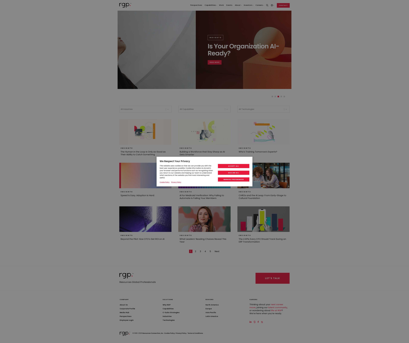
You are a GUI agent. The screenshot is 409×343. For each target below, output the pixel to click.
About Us (124, 305)
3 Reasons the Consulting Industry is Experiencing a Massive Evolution (282, 50)
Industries (167, 316)
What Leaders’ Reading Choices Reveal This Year (203, 240)
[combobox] (145, 109)
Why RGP (167, 305)
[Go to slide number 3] (278, 96)
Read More (235, 62)
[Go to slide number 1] (272, 96)
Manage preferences (234, 179)
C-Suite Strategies (171, 312)
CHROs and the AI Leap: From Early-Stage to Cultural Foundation (262, 197)
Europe (209, 309)
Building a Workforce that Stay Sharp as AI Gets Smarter (202, 153)
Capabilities (168, 309)
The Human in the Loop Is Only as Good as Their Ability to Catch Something (143, 153)
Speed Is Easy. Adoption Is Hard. (138, 195)
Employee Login (127, 320)
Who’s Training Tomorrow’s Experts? (258, 151)
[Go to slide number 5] (284, 96)
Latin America (212, 316)
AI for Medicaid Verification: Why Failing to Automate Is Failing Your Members (202, 197)
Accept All (233, 166)
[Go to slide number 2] (275, 96)
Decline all (233, 173)
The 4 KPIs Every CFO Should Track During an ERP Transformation (262, 240)
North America (212, 305)
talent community (277, 307)
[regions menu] (272, 5)
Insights (236, 38)
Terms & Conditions (195, 333)
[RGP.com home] (125, 5)
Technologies (169, 320)
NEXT (217, 251)
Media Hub (124, 312)
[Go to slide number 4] (281, 96)
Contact (283, 5)
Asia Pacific (211, 312)
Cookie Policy (164, 182)
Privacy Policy (181, 333)
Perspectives (125, 316)
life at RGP (276, 310)
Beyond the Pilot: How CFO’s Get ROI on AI (142, 239)
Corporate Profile (127, 309)
